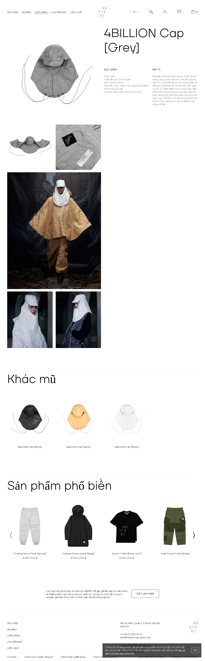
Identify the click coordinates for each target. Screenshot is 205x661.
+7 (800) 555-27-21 (131, 634)
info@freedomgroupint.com (135, 637)
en (138, 11)
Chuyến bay (59, 12)
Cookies (12, 656)
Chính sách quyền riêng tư (38, 656)
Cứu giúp (76, 12)
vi (134, 11)
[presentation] (11, 535)
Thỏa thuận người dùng (73, 656)
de (130, 11)
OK (195, 650)
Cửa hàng (41, 12)
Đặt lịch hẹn (145, 593)
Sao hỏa (12, 12)
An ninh (26, 12)
